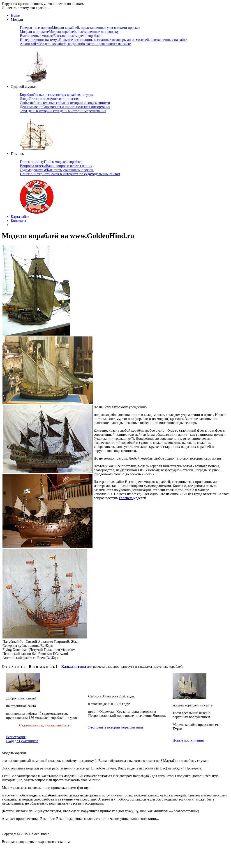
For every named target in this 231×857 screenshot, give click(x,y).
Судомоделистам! (57, 170)
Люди (49, 99)
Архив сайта (75, 44)
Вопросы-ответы (56, 166)
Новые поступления (188, 740)
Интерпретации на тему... (103, 40)
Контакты (18, 221)
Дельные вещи (65, 107)
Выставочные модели (61, 36)
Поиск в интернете (70, 174)
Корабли (56, 95)
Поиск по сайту (51, 162)
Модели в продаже (69, 32)
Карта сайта (20, 217)
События (65, 103)
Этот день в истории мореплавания (115, 727)
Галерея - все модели (80, 27)
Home (15, 15)
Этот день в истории (63, 111)
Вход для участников (22, 741)
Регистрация (15, 737)
